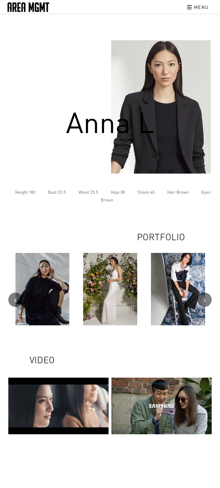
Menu (200, 7)
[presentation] (15, 300)
